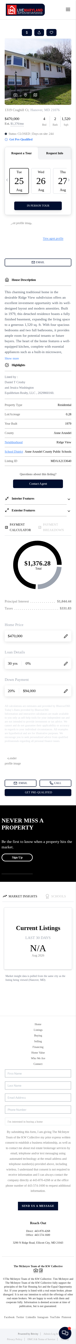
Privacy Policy (14, 1339)
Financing (38, 1047)
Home (38, 1024)
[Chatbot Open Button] (65, 1333)
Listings (38, 1029)
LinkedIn (31, 1317)
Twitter (20, 1317)
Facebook (9, 1317)
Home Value (38, 1052)
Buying (38, 1035)
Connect (38, 1064)
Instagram (42, 1317)
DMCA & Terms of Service (41, 1339)
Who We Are (38, 1058)
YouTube (55, 1317)
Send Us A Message (38, 1206)
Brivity (34, 1333)
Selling (38, 1041)
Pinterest (66, 1317)
